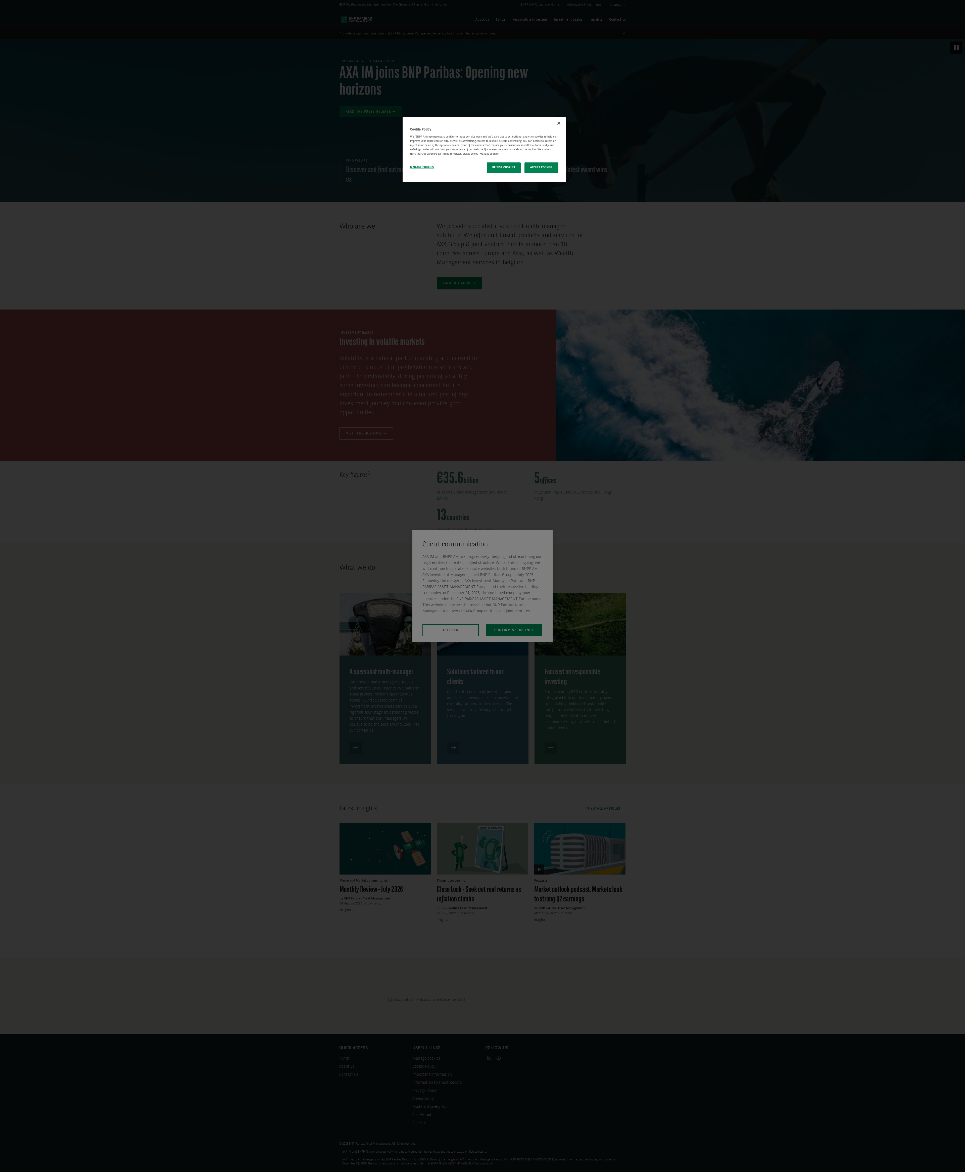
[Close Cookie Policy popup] (558, 123)
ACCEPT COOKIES (541, 167)
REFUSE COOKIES (503, 167)
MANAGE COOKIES (422, 167)
